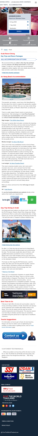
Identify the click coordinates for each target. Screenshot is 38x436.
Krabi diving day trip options (11, 245)
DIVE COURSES (25, 2)
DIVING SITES (4, 2)
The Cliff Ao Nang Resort (17, 120)
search (19, 31)
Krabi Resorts (8, 189)
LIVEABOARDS (15, 2)
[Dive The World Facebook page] (10, 406)
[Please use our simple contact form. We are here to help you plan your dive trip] (19, 335)
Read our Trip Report (8, 271)
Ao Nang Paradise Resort (17, 163)
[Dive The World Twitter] (13, 406)
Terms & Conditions (8, 421)
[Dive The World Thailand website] (8, 13)
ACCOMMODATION (15, 5)
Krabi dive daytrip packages (11, 72)
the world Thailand (12, 397)
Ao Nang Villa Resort (18, 142)
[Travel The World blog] (3, 406)
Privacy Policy (6, 425)
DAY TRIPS (4, 5)
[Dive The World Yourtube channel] (6, 406)
